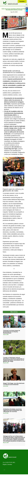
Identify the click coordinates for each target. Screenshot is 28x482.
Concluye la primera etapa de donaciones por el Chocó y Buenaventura (11, 332)
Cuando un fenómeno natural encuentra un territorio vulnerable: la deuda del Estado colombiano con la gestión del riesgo (13, 359)
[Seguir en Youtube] (27, 15)
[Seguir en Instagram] (27, 13)
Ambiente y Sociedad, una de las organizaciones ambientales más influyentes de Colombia (12, 410)
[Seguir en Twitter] (27, 11)
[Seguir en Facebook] (27, 8)
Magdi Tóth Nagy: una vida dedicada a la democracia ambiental (13, 383)
